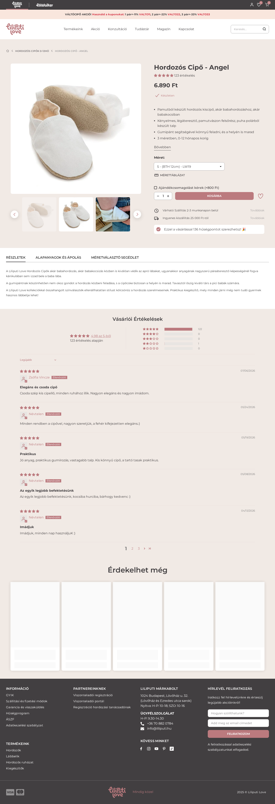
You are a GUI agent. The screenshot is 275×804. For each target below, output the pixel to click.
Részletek (16, 257)
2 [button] (132, 548)
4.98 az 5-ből (101, 336)
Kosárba (213, 196)
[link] (73, 32)
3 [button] (139, 548)
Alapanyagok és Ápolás (58, 257)
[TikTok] (172, 748)
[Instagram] (149, 748)
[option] (76, 129)
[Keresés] (250, 29)
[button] (14, 214)
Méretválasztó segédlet (115, 257)
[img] (29, 371)
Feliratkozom (238, 734)
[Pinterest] (164, 748)
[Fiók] (252, 5)
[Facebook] (141, 748)
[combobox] (250, 29)
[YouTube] (156, 748)
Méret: (159, 157)
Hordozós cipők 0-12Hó (32, 50)
